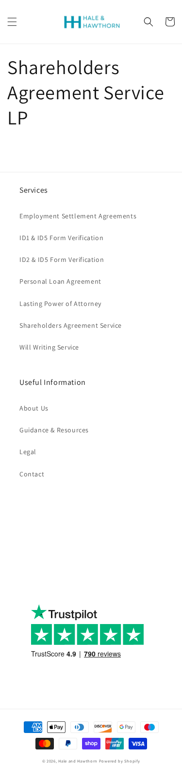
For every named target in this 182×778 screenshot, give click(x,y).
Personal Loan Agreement (60, 281)
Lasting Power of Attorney (60, 303)
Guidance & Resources (54, 430)
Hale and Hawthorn (78, 760)
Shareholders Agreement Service (70, 325)
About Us (34, 408)
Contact (31, 474)
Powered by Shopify (119, 760)
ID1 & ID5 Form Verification (61, 237)
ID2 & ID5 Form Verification (61, 259)
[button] (12, 21)
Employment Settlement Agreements (77, 216)
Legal (27, 451)
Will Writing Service (49, 347)
